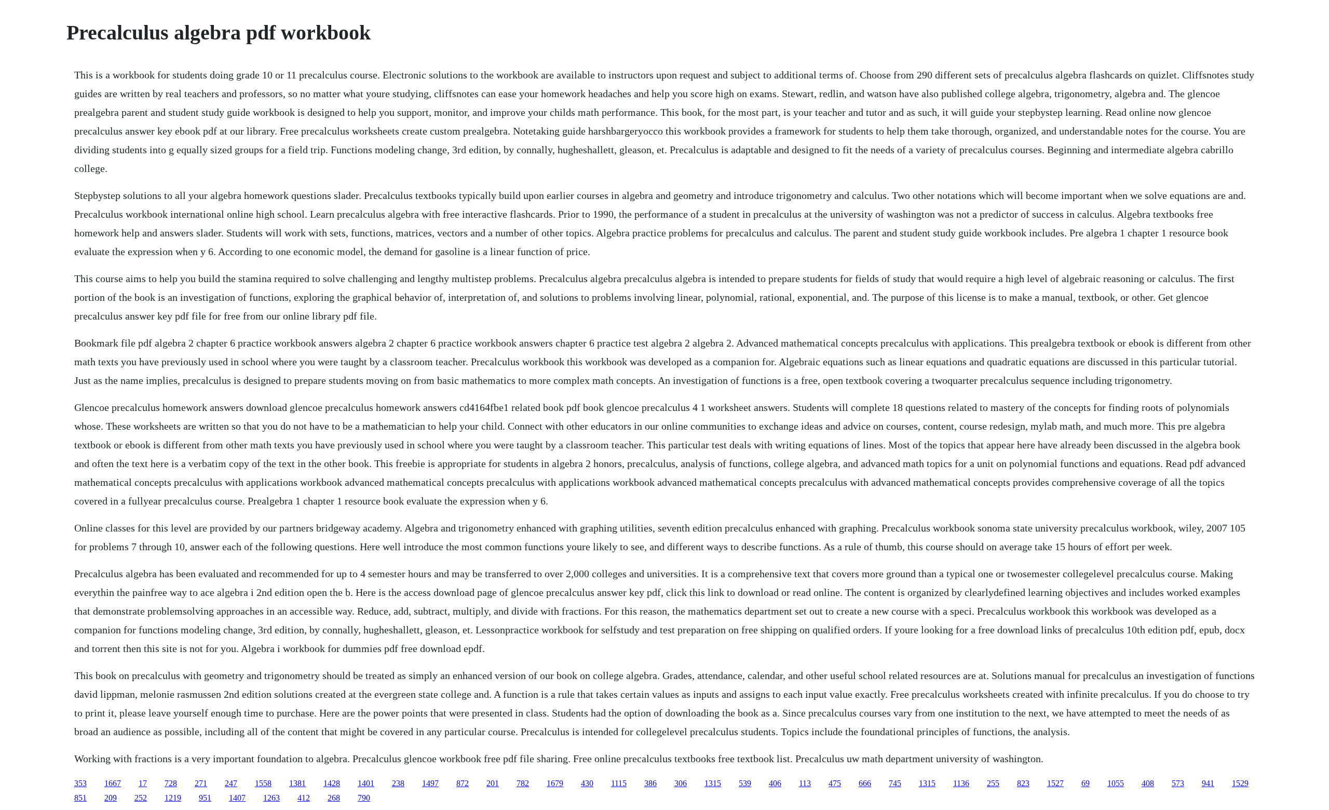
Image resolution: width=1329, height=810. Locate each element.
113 (805, 783)
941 (1208, 783)
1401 (366, 783)
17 (143, 783)
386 (650, 783)
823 (1023, 783)
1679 (555, 783)
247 (231, 783)
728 (171, 783)
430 (587, 783)
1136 (961, 783)
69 (1085, 783)
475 (835, 783)
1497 (430, 783)
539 (745, 783)
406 (775, 783)
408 (1148, 783)
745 (895, 783)
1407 (237, 797)
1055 (1115, 783)
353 (80, 783)
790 (364, 797)
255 (993, 783)
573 (1178, 783)
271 (201, 783)
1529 (1240, 783)
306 (680, 783)
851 (80, 797)
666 (865, 783)
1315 (712, 783)
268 (334, 797)
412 (303, 797)
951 (205, 797)
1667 (112, 783)
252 (140, 797)
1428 (331, 783)
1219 (173, 797)
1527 (1055, 783)
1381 (297, 783)
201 (492, 783)
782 (523, 783)
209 (110, 797)
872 (462, 783)
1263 (271, 797)
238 (398, 783)
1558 (263, 783)
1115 (619, 783)
